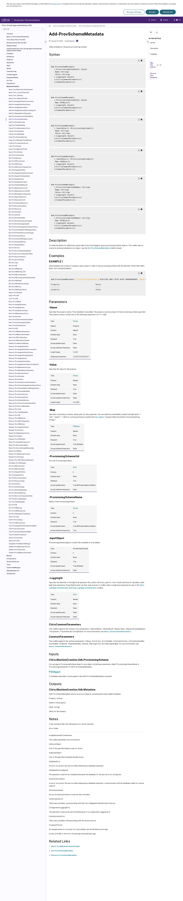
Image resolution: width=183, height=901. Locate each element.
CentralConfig (11, 71)
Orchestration (11, 559)
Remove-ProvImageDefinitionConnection (22, 349)
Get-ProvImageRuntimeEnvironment (21, 173)
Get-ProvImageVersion (16, 179)
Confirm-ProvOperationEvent (18, 143)
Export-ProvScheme (15, 152)
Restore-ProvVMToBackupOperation (21, 460)
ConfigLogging (12, 74)
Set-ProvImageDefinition (17, 472)
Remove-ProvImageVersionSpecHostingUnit (24, 364)
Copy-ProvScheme (15, 146)
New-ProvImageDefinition (17, 304)
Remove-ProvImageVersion (18, 358)
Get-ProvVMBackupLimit (17, 272)
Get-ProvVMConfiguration (17, 275)
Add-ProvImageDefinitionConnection (21, 101)
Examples (10, 53)
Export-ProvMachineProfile (18, 149)
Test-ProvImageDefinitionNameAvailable (22, 526)
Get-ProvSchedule (15, 212)
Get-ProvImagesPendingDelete (19, 176)
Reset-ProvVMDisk (15, 451)
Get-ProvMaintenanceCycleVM (19, 191)
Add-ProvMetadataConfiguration (20, 113)
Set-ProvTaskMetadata (17, 502)
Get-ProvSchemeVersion (17, 236)
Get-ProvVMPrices (15, 287)
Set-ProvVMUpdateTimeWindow (19, 514)
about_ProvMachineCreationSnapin (65, 846)
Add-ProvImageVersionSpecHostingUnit (22, 110)
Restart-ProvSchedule (16, 457)
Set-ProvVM (13, 505)
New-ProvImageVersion (17, 307)
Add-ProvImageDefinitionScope (19, 104)
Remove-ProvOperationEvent (18, 373)
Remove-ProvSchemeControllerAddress (22, 382)
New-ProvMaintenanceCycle (18, 313)
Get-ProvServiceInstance (17, 257)
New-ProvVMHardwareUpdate (19, 340)
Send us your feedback (153, 75)
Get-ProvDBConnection (17, 161)
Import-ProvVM (14, 295)
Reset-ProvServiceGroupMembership (21, 448)
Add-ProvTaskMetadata (17, 125)
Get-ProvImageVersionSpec (18, 182)
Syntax (152, 42)
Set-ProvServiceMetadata (17, 499)
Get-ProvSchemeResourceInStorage (21, 233)
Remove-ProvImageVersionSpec (19, 361)
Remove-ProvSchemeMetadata (19, 391)
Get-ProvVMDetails (15, 280)
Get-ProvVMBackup (15, 269)
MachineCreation (13, 86)
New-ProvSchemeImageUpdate (19, 322)
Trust (8, 564)
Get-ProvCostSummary (16, 155)
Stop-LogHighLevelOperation (84, 588)
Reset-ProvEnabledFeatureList (19, 442)
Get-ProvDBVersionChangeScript (20, 167)
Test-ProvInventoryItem (17, 529)
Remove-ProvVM (14, 415)
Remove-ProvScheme (16, 379)
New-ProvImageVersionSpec (18, 310)
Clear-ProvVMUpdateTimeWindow (20, 140)
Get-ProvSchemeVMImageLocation (21, 239)
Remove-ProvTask (15, 409)
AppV (8, 65)
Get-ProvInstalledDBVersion (18, 185)
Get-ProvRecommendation (18, 206)
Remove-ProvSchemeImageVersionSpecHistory (25, 385)
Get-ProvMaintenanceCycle (18, 188)
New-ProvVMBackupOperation (19, 331)
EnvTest (9, 80)
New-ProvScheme (15, 316)
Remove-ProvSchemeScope (18, 394)
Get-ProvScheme (14, 215)
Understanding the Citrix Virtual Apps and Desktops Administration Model (24, 49)
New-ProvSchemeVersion (17, 325)
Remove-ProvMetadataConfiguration (21, 370)
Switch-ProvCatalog (15, 520)
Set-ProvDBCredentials (17, 469)
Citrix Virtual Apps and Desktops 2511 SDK (92, 26)
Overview (10, 34)
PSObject (76, 426)
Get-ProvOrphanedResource (18, 203)
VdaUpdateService (13, 571)
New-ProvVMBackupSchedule (19, 334)
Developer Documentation (27, 20)
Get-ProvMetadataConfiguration (20, 194)
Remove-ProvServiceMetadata (19, 406)
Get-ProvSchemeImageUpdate (19, 224)
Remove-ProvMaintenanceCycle (20, 367)
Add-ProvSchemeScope (17, 122)
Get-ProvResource (15, 209)
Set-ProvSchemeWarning (17, 493)
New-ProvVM (13, 328)
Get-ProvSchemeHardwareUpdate (20, 221)
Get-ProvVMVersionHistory (18, 289)
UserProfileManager (14, 567)
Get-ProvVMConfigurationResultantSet (22, 277)
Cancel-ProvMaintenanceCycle (19, 128)
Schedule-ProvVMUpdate (17, 463)
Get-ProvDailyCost (15, 158)
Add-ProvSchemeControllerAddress (21, 116)
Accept (152, 12)
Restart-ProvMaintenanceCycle (19, 454)
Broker (9, 68)
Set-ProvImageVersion (16, 475)
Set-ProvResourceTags (17, 481)
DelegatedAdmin (12, 77)
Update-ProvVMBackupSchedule (20, 552)
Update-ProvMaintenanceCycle (19, 547)
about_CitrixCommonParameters (18, 37)
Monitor (9, 556)
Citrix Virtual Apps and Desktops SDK (64, 26)
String (75, 321)
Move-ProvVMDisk (15, 301)
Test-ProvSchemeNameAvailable (20, 532)
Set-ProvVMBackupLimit (17, 511)
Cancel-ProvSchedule (16, 131)
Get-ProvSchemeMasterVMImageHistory (22, 230)
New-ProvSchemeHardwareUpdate (21, 319)
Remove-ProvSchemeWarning (19, 400)
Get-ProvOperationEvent (17, 200)
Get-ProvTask (13, 263)
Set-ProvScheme (14, 484)
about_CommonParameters (60, 646)
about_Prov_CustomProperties (19, 92)
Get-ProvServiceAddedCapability (20, 251)
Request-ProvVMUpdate (17, 439)
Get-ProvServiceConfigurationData (21, 254)
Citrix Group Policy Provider (16, 40)
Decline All (167, 12)
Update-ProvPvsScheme (17, 550)
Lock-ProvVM (13, 298)
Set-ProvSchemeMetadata (18, 490)
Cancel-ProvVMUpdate (16, 134)
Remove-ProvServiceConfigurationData (22, 403)
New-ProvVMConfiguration (18, 337)
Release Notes (12, 46)
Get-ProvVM (13, 266)
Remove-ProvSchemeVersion (18, 397)
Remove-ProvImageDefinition (19, 346)
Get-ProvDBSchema (15, 164)
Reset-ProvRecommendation (18, 445)
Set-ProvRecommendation (17, 478)
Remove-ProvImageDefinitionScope (21, 352)
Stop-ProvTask (14, 517)
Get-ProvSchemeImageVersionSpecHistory (23, 227)
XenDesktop (11, 573)
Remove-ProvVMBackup (17, 418)
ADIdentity (10, 56)
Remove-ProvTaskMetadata (18, 412)
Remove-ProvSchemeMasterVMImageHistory (24, 388)
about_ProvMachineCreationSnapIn (21, 89)
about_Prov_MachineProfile (18, 98)
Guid (74, 467)
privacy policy (56, 4)
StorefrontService (13, 561)
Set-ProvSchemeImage (16, 487)
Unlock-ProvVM (14, 541)
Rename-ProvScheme (16, 430)
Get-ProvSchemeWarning (17, 242)
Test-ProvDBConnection (17, 523)
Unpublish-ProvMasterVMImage (19, 544)
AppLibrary (10, 62)
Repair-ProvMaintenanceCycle (19, 433)
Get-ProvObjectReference (17, 197)
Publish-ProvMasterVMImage (18, 343)
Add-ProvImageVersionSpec (18, 107)
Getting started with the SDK (16, 43)
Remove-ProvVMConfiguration (19, 421)
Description (154, 48)
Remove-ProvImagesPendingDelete (21, 355)
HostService (11, 83)
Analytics (10, 59)
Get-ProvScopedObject (16, 245)
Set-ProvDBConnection (17, 466)
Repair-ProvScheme (15, 436)
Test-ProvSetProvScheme (17, 535)
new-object (99, 417)
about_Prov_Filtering (16, 95)
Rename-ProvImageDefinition (19, 427)
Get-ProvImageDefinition (17, 170)
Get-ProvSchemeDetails (17, 218)
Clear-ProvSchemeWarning (18, 137)
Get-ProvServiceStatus (16, 260)
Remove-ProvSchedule (16, 376)
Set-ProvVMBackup (15, 508)
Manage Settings (134, 12)
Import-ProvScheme (15, 292)
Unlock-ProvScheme (16, 538)
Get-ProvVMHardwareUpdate (19, 284)
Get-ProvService (14, 248)
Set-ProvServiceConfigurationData (20, 496)
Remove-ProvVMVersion (17, 424)
